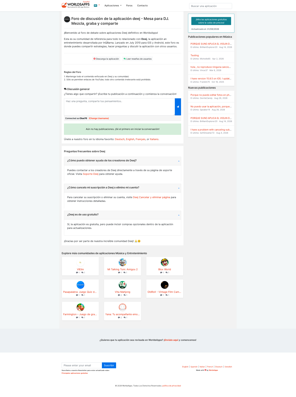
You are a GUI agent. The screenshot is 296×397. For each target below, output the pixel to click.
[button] (97, 5)
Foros (129, 5)
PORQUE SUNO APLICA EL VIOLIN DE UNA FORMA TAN (221, 43)
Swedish (228, 366)
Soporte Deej (91, 173)
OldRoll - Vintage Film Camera (165, 291)
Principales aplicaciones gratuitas (75, 373)
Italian (202, 366)
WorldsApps (213, 370)
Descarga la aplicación (107, 58)
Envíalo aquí (171, 339)
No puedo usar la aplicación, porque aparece (215, 106)
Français (140, 139)
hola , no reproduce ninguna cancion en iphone (216, 66)
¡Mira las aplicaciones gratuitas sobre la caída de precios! (211, 21)
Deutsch (120, 139)
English (130, 139)
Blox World (164, 269)
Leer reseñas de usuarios (139, 58)
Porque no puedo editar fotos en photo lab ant (216, 94)
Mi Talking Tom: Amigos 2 (122, 269)
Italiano (154, 139)
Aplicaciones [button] (112, 5)
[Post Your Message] (178, 107)
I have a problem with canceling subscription (215, 129)
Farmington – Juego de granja (80, 314)
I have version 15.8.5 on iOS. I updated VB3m (215, 78)
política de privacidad (171, 385)
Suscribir (109, 365)
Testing (195, 55)
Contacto (142, 5)
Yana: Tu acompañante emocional (122, 314)
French (210, 366)
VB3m (80, 269)
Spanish (194, 366)
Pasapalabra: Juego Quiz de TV (80, 291)
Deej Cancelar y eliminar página (151, 197)
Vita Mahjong (122, 291)
